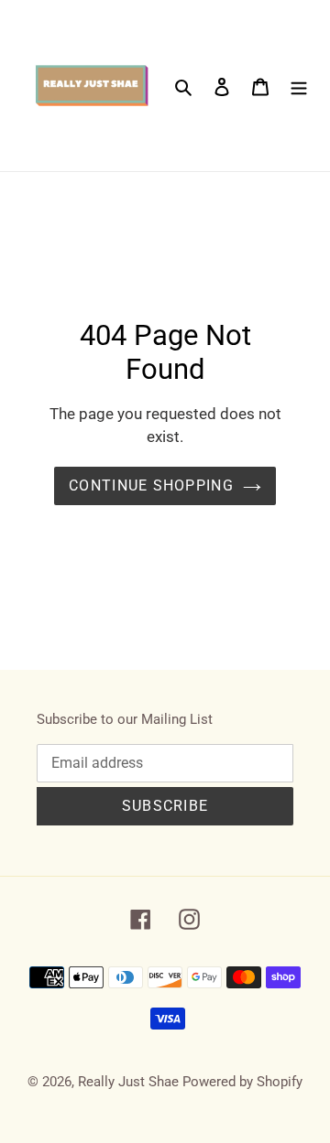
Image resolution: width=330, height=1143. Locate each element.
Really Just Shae (128, 1081)
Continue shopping (151, 485)
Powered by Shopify (242, 1081)
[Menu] (299, 85)
